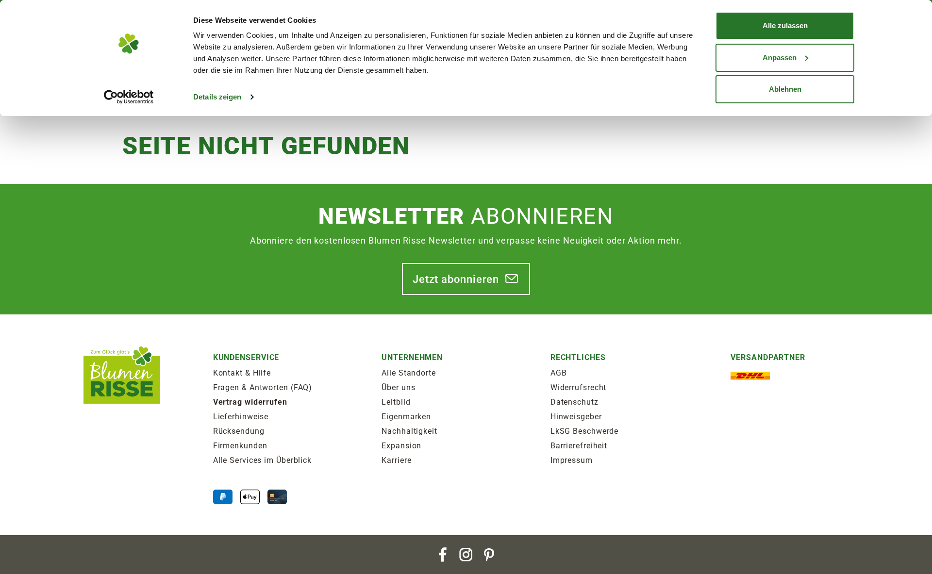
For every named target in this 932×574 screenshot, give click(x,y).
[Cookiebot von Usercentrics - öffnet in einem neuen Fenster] (128, 97)
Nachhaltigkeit (409, 431)
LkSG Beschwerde (584, 431)
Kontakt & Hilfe (242, 372)
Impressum (571, 460)
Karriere (396, 460)
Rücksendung (239, 431)
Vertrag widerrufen (250, 402)
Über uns (398, 387)
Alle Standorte (409, 372)
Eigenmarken (406, 416)
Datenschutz (574, 402)
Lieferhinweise (241, 416)
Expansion (401, 445)
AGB (558, 372)
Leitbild (396, 402)
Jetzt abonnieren (456, 279)
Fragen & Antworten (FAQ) (263, 387)
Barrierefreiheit (578, 445)
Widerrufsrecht (578, 387)
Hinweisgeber (576, 416)
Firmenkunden (240, 445)
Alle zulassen (785, 25)
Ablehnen (785, 89)
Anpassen (780, 57)
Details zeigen (217, 97)
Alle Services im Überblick (262, 460)
